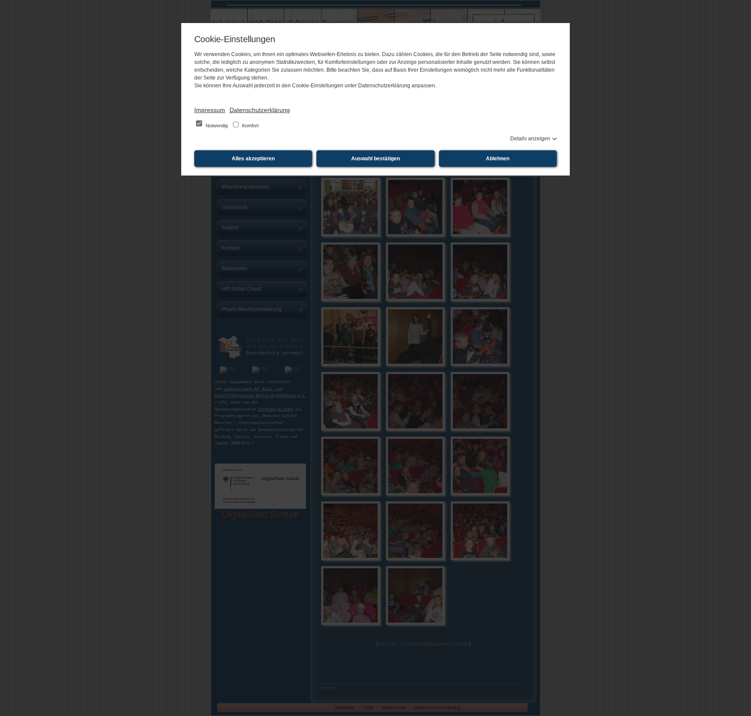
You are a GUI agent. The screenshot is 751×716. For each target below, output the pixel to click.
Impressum (209, 109)
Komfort (250, 125)
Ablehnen (497, 159)
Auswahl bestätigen (375, 159)
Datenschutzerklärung (259, 109)
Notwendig (216, 125)
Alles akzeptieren (253, 159)
